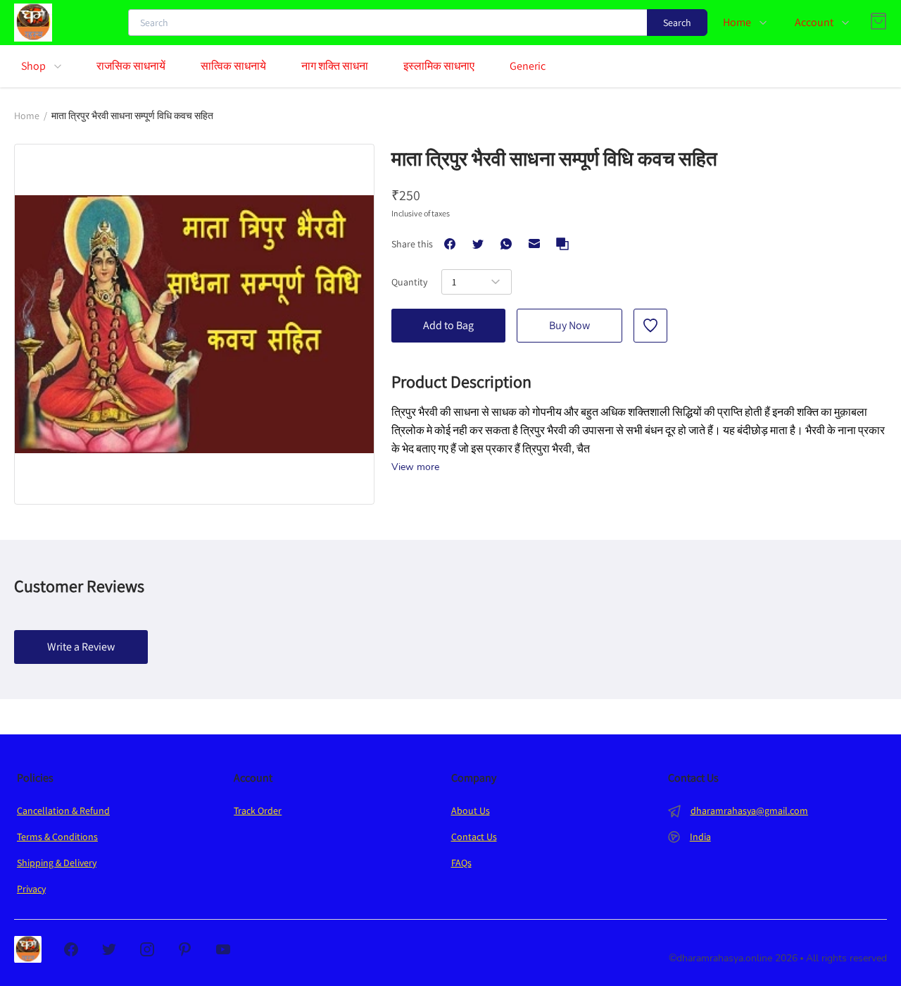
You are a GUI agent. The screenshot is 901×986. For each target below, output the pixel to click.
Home (26, 115)
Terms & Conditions (57, 836)
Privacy (31, 888)
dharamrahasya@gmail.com (749, 810)
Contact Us (474, 836)
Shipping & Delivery (56, 862)
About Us (470, 810)
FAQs (461, 862)
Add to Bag (448, 325)
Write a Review (81, 646)
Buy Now (569, 325)
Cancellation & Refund (63, 810)
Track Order (258, 810)
